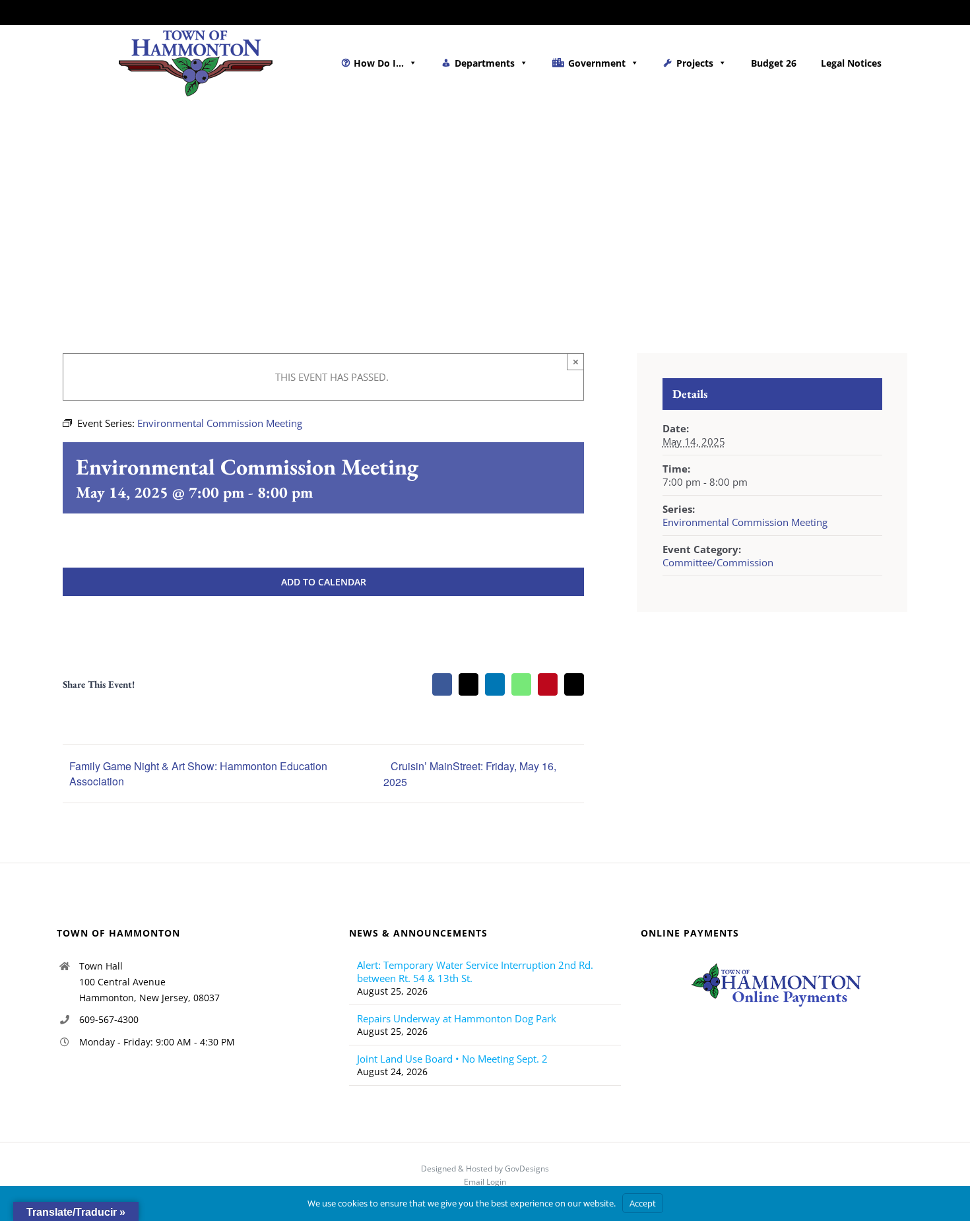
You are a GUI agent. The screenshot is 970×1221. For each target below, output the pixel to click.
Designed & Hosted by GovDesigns (485, 1168)
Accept (643, 1203)
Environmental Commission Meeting (745, 522)
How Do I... (379, 63)
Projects (694, 63)
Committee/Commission (718, 562)
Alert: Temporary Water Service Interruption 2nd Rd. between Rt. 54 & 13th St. (475, 971)
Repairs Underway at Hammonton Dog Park (456, 1018)
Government (597, 63)
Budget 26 (773, 63)
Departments (485, 63)
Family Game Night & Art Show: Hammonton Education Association (198, 773)
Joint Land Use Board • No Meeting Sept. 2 (452, 1058)
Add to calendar (323, 581)
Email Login (485, 1181)
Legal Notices (851, 63)
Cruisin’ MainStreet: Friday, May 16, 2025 (469, 773)
